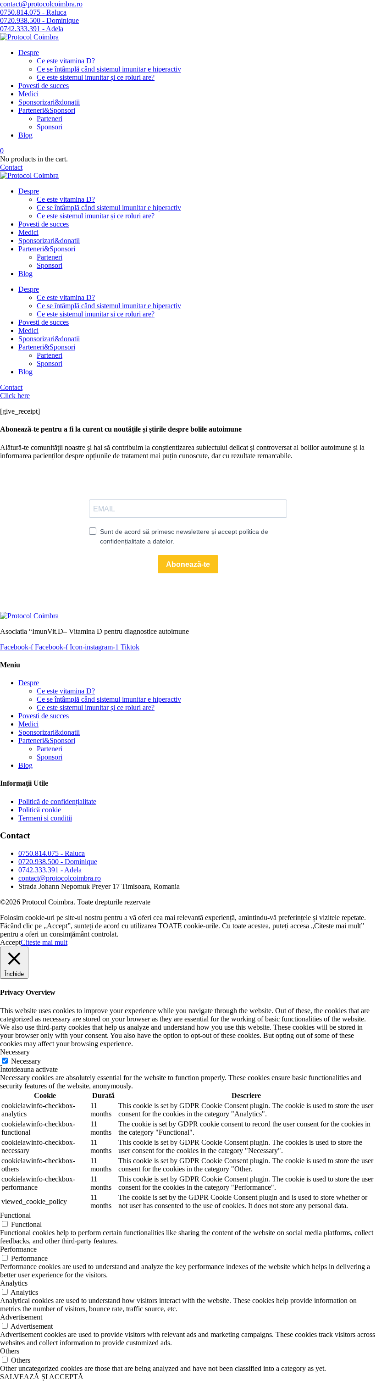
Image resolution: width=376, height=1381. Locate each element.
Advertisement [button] (21, 1317)
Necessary (26, 1061)
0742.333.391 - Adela (50, 870)
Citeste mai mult (44, 942)
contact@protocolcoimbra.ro (59, 878)
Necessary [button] (15, 1052)
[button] (41, 4)
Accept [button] (10, 942)
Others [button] (9, 1351)
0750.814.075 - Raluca (51, 853)
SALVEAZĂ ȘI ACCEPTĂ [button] (41, 1377)
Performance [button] (18, 1249)
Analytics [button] (14, 1283)
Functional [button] (15, 1215)
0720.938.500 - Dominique (57, 861)
